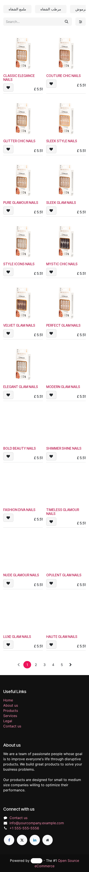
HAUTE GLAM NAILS (61, 637)
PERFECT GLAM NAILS (63, 325)
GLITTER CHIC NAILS (19, 141)
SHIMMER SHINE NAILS (63, 448)
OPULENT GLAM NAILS (63, 575)
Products (10, 710)
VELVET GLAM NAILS (19, 325)
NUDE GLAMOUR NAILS (21, 575)
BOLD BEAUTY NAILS (19, 448)
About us (10, 705)
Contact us (12, 726)
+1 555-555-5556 (24, 828)
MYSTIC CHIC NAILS (62, 264)
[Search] (66, 22)
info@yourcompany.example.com (37, 823)
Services (10, 716)
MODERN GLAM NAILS (63, 387)
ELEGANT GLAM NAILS (20, 387)
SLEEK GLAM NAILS (61, 203)
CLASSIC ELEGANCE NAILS (19, 78)
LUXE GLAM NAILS (17, 637)
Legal (7, 721)
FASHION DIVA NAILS (19, 510)
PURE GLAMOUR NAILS (20, 203)
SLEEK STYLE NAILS (61, 141)
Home (8, 700)
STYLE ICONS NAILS (19, 264)
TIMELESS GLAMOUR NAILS (62, 512)
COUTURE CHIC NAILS (63, 76)
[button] (8, 87)
